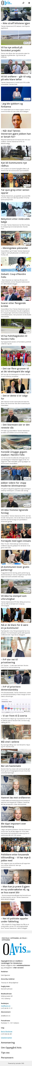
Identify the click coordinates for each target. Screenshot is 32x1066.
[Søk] (23, 3)
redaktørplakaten (23, 965)
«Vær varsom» (18, 968)
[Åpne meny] (29, 2)
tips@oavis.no (5, 1006)
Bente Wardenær (6, 1031)
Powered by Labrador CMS (16, 1063)
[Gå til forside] (9, 3)
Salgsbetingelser (6, 1038)
